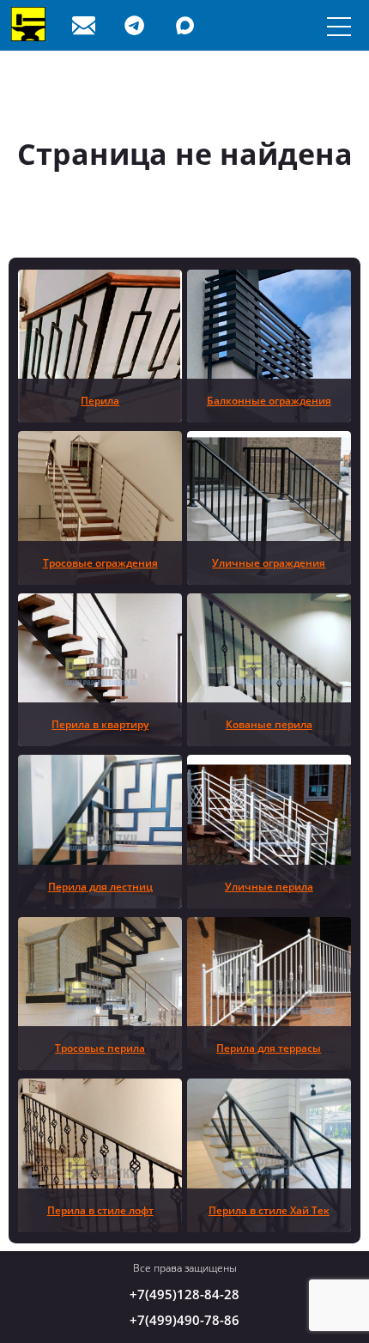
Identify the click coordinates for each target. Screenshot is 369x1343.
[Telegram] (137, 25)
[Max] (189, 25)
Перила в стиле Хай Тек (269, 1210)
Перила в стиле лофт (100, 1210)
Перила (100, 400)
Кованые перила (269, 724)
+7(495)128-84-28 (184, 1294)
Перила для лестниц (100, 886)
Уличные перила (269, 886)
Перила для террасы (268, 1047)
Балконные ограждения (269, 400)
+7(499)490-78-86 (184, 1319)
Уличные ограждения (268, 562)
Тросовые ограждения (100, 562)
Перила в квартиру (99, 724)
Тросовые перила (100, 1047)
